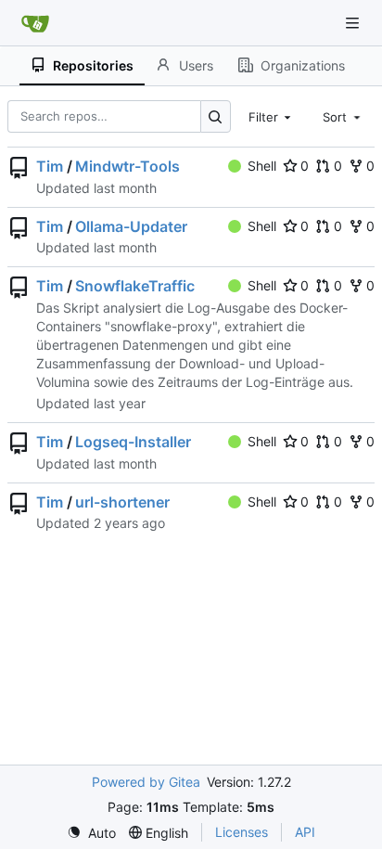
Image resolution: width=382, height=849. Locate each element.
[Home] (35, 23)
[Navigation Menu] (354, 22)
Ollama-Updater (131, 226)
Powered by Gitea (146, 782)
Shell (262, 166)
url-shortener (122, 502)
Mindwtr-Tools (127, 166)
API (305, 832)
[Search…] (215, 116)
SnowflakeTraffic (135, 286)
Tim (49, 166)
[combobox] (271, 116)
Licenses (241, 832)
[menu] (91, 833)
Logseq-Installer (133, 441)
